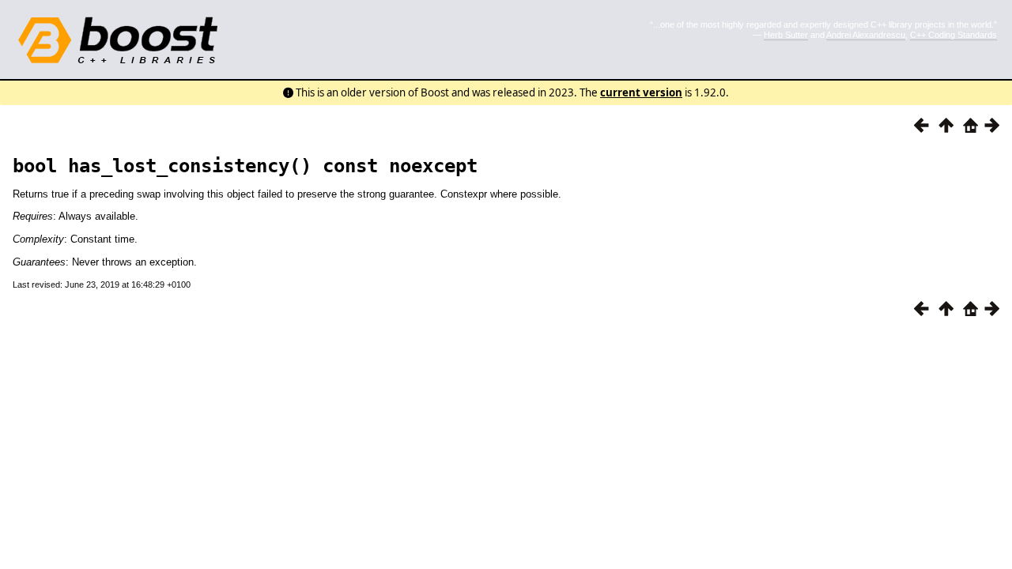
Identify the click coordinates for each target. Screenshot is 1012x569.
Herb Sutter (786, 35)
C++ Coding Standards (953, 35)
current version (641, 92)
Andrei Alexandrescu (865, 35)
